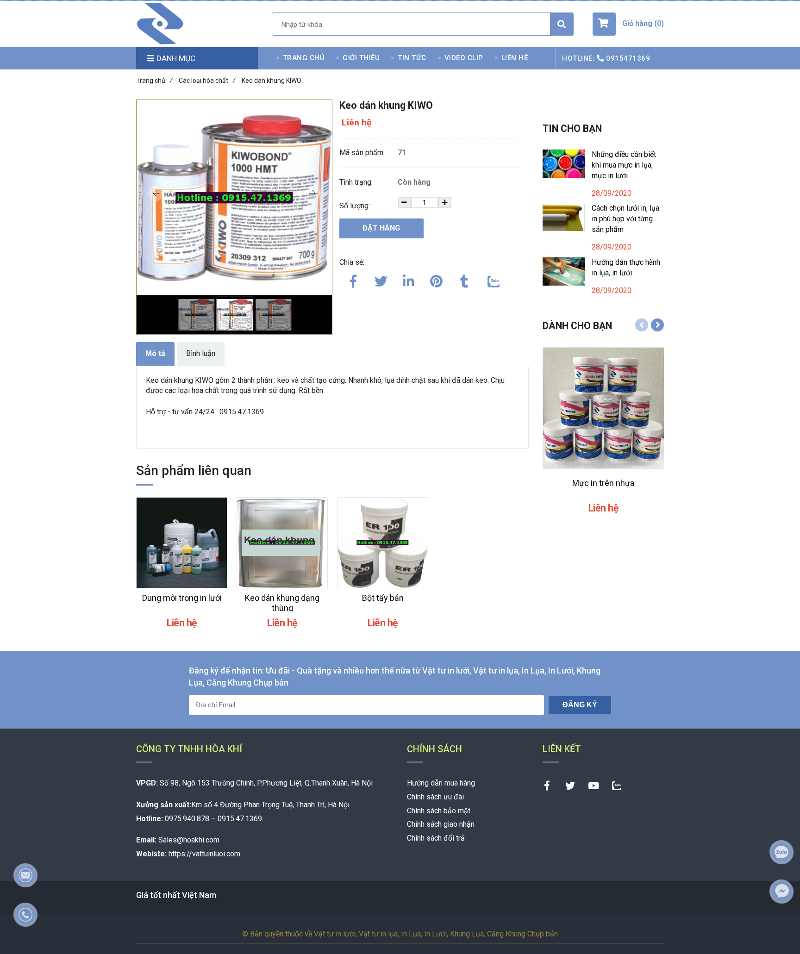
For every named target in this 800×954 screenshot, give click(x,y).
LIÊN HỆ (514, 58)
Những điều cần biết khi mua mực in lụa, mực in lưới (624, 165)
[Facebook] (353, 279)
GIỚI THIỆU (361, 58)
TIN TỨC (412, 58)
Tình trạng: (357, 182)
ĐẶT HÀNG (381, 228)
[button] (628, 24)
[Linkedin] (408, 279)
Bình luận (200, 353)
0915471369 (628, 58)
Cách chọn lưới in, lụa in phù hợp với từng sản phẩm (625, 219)
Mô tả (155, 353)
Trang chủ (154, 80)
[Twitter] (381, 279)
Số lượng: (355, 205)
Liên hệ (356, 122)
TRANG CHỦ (304, 58)
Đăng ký (579, 705)
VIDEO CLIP (463, 58)
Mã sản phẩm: (363, 152)
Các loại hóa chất (207, 80)
